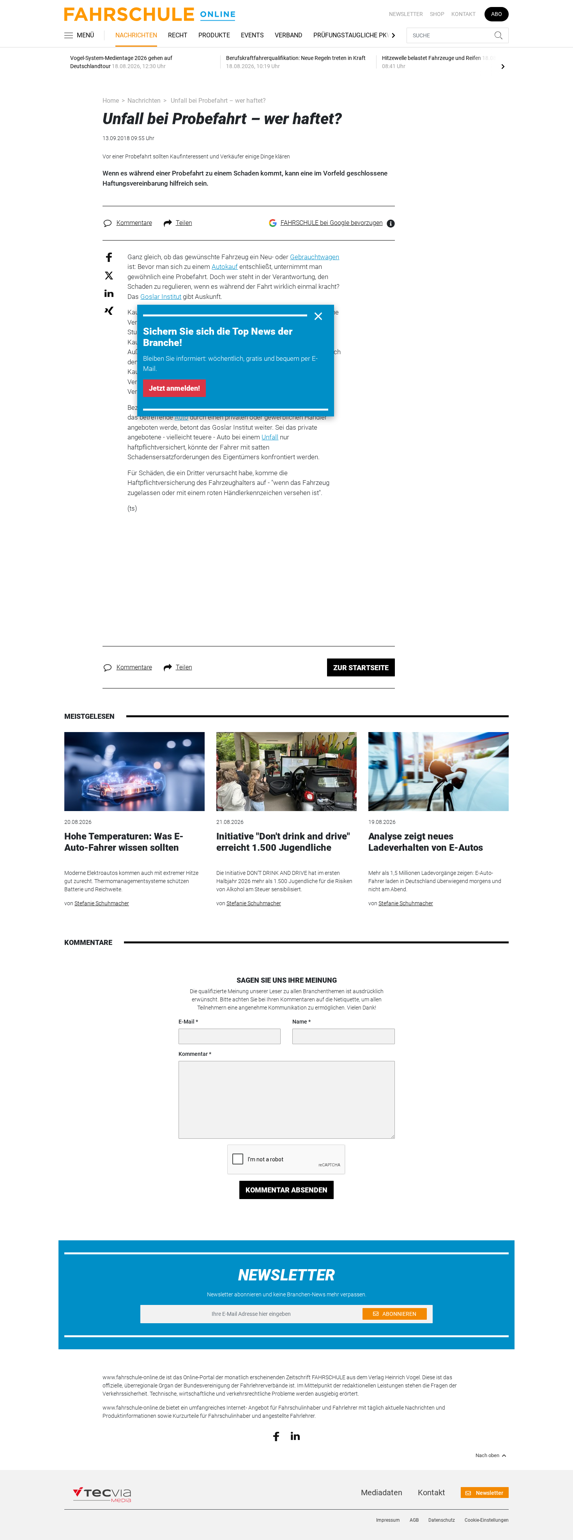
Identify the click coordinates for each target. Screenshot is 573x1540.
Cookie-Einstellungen (487, 1520)
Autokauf (225, 266)
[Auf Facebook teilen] (109, 257)
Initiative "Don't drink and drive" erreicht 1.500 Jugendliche (283, 842)
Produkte (214, 35)
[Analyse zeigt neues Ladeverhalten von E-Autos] (438, 771)
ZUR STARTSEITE (361, 668)
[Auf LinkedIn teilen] (108, 293)
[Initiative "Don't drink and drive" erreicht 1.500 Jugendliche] (286, 771)
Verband (288, 35)
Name (299, 1021)
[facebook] (276, 1436)
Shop (437, 14)
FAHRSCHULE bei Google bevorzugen (332, 223)
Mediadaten (381, 1492)
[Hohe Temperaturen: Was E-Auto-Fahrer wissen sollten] (134, 771)
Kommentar (193, 1054)
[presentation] (503, 66)
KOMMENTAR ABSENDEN (286, 1190)
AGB (414, 1520)
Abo (496, 14)
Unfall (270, 437)
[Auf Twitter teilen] (109, 275)
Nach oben (487, 1455)
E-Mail (187, 1021)
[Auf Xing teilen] (108, 310)
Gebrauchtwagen (314, 257)
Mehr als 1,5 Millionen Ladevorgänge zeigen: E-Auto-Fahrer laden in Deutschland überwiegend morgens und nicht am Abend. (434, 881)
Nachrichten (136, 35)
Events (252, 35)
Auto (181, 417)
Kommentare (134, 223)
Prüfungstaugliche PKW (352, 35)
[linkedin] (295, 1436)
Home (111, 100)
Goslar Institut (160, 296)
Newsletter (406, 14)
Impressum (388, 1520)
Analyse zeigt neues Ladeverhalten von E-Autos (425, 842)
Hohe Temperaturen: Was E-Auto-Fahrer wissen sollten (124, 842)
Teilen (184, 223)
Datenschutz (441, 1520)
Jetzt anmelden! (174, 388)
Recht (177, 35)
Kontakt (463, 14)
